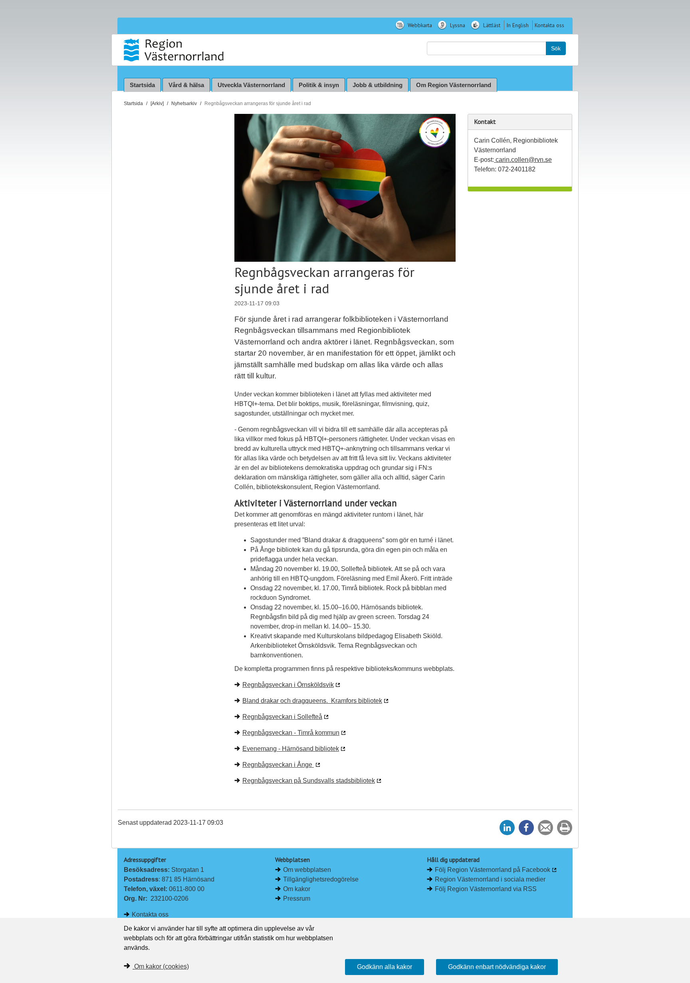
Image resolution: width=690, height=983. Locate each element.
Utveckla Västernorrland (251, 85)
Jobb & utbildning (377, 85)
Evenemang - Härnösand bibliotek (290, 748)
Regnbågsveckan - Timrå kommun (290, 732)
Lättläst (491, 25)
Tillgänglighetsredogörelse (321, 879)
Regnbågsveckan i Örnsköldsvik (288, 684)
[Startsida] (175, 50)
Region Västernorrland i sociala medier (490, 879)
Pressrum (296, 898)
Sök (556, 48)
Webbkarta (419, 25)
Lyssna (456, 25)
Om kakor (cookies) (161, 966)
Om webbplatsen (307, 869)
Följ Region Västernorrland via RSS (486, 888)
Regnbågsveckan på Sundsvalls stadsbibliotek (308, 780)
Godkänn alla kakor (384, 966)
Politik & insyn (319, 85)
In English (517, 25)
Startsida (142, 85)
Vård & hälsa (186, 85)
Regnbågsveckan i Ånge (278, 764)
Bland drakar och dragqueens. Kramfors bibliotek (312, 700)
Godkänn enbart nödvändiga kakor (497, 966)
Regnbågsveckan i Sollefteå (282, 716)
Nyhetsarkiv (184, 103)
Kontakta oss (549, 25)
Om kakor (296, 888)
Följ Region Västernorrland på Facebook (492, 869)
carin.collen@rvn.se (523, 159)
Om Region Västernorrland (453, 85)
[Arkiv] (157, 103)
